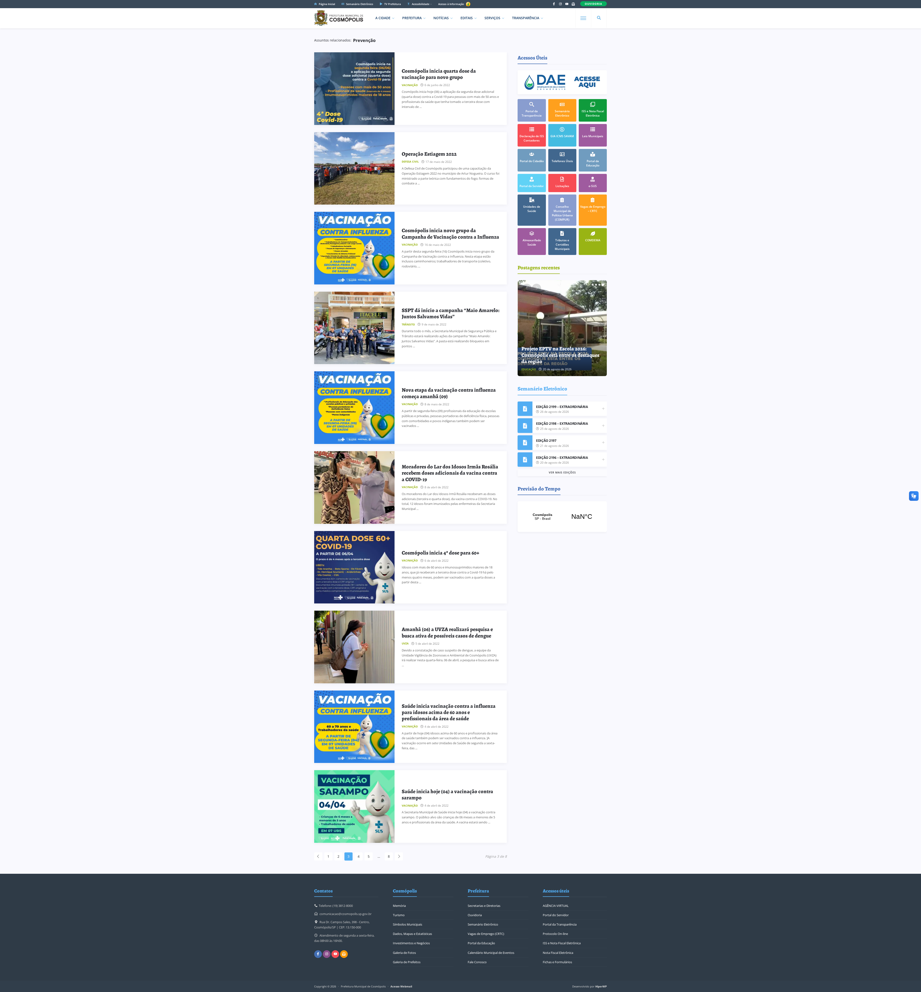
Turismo (399, 915)
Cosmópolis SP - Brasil (562, 516)
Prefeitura (412, 18)
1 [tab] (593, 285)
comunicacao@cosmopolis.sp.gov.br (345, 914)
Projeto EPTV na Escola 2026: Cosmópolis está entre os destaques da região (560, 355)
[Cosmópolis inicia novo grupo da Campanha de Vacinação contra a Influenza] (354, 248)
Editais (466, 18)
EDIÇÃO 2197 (546, 440)
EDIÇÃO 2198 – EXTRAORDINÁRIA (562, 423)
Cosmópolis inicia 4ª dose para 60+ (440, 552)
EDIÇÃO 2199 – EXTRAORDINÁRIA (562, 406)
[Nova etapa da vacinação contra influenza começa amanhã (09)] (354, 407)
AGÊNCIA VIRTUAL (556, 905)
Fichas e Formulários (557, 962)
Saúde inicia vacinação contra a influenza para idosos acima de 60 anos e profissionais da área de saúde (449, 712)
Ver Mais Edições (562, 472)
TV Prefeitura (392, 4)
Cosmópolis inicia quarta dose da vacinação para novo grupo (439, 74)
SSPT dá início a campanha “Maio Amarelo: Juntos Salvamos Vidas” (450, 313)
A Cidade (382, 18)
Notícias (441, 18)
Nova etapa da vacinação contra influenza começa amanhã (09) (449, 393)
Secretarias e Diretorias (484, 905)
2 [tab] (596, 285)
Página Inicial (326, 4)
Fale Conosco (477, 962)
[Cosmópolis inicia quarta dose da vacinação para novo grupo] (354, 88)
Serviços (492, 18)
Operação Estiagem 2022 (429, 154)
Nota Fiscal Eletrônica (558, 953)
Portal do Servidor (556, 915)
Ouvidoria (475, 915)
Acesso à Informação (451, 4)
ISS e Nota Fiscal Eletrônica (562, 943)
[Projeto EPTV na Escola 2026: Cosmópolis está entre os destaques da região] (562, 328)
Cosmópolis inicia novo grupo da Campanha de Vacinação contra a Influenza (450, 233)
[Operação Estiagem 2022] (354, 168)
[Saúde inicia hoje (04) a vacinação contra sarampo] (354, 806)
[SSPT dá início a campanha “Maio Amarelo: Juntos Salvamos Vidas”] (354, 328)
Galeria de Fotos (404, 953)
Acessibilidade (420, 4)
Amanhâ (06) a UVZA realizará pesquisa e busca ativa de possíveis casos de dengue (447, 632)
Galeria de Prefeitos (406, 962)
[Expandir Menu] (583, 18)
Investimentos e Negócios (411, 943)
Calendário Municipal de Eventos (491, 953)
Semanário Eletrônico (359, 4)
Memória (399, 905)
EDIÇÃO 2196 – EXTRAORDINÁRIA (562, 457)
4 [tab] (603, 285)
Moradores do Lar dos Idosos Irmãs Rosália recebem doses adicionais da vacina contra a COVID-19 (450, 473)
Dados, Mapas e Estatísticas (412, 934)
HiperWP (601, 986)
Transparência (525, 18)
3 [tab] (599, 285)
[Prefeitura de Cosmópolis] (338, 18)
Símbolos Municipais (407, 924)
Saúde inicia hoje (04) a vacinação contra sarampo (447, 794)
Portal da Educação (481, 943)
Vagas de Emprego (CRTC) (486, 934)
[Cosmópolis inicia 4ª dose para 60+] (354, 567)
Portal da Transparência (560, 924)
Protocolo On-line (555, 934)
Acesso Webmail (401, 986)
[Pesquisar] (599, 18)
